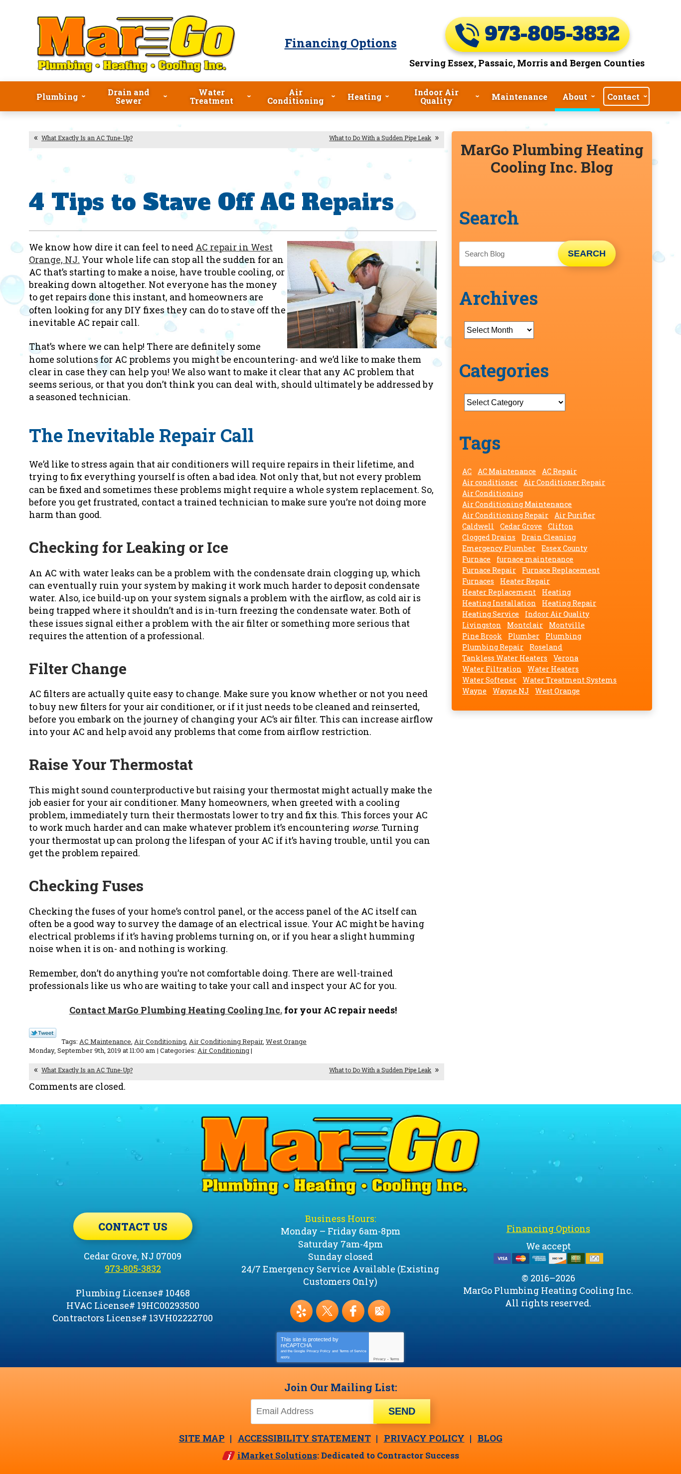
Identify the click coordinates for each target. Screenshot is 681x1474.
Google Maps (379, 1311)
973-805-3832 (549, 34)
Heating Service (490, 614)
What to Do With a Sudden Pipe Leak (380, 138)
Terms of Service (353, 1351)
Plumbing (563, 636)
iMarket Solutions (277, 1455)
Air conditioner (489, 482)
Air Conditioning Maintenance (517, 504)
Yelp (301, 1311)
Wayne (474, 691)
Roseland (545, 647)
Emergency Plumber (498, 548)
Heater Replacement (499, 592)
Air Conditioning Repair (226, 1041)
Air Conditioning (160, 1041)
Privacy (379, 1359)
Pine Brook (482, 636)
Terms (394, 1359)
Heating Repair (569, 603)
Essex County (564, 548)
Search (587, 253)
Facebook (353, 1311)
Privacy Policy (319, 1351)
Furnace (476, 559)
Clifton (560, 526)
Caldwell (478, 526)
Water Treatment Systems (569, 680)
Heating (556, 592)
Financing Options (341, 43)
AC (467, 471)
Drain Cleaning (548, 537)
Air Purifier (574, 515)
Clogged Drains (488, 537)
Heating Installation (499, 603)
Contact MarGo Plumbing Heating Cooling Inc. (175, 1010)
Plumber (523, 636)
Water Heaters (553, 669)
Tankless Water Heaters (504, 658)
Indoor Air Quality (557, 614)
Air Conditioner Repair (564, 482)
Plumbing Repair (492, 647)
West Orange (286, 1041)
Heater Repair (525, 581)
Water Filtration (491, 669)
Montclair (525, 625)
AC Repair (559, 471)
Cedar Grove (521, 526)
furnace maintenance (535, 559)
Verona (565, 658)
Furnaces (478, 581)
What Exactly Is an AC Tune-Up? (87, 138)
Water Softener (489, 680)
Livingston (481, 625)
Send (401, 1411)
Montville (567, 625)
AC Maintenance (105, 1041)
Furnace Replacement (561, 570)
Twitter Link (42, 1033)
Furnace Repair (489, 570)
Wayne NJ (511, 691)
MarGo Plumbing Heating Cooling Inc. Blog (552, 158)
